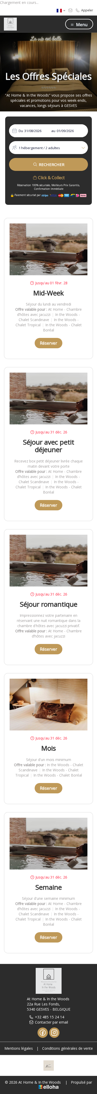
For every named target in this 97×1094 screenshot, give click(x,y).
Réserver (48, 343)
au (53, 130)
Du (21, 130)
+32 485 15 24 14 (49, 1017)
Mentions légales (18, 1048)
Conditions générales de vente (67, 1048)
